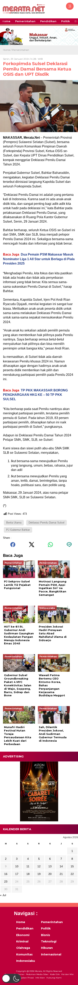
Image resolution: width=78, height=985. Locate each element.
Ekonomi (22, 935)
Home (6, 21)
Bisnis (45, 935)
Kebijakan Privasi (25, 977)
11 (27, 866)
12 (39, 866)
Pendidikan (48, 21)
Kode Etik (55, 974)
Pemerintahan (25, 21)
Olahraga (23, 948)
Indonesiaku (25, 961)
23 (5, 881)
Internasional (51, 954)
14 (61, 866)
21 (61, 874)
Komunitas (24, 954)
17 (16, 874)
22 (72, 874)
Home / (7, 49)
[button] (11, 978)
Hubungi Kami (54, 977)
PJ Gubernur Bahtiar (18, 529)
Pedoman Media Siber (37, 974)
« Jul (3, 895)
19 (39, 874)
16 (5, 874)
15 (72, 866)
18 (28, 874)
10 (16, 866)
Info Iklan (40, 977)
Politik (65, 21)
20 (50, 874)
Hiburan (47, 948)
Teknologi (48, 941)
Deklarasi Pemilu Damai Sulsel (46, 522)
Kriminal (22, 941)
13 (50, 866)
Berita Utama (13, 522)
